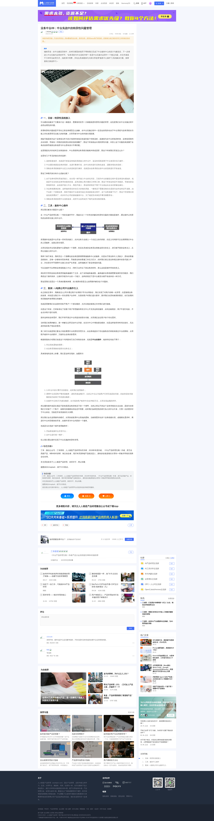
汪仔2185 (49, 637)
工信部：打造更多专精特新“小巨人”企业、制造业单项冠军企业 (157, 604)
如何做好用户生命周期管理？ (115, 734)
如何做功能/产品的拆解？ (50, 734)
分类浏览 (79, 3)
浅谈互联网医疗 (78, 734)
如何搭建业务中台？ (58, 539)
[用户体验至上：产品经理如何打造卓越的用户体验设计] (127, 598)
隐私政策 (106, 796)
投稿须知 (113, 796)
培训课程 (70, 3)
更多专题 (131, 712)
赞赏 (68, 496)
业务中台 (55, 525)
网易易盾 (82, 809)
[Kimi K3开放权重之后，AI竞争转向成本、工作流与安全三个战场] (146, 658)
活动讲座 (90, 3)
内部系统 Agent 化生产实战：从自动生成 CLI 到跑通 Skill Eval (163, 679)
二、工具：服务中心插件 (150, 762)
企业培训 (104, 3)
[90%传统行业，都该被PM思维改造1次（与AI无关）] (146, 642)
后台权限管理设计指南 (49, 760)
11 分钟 (131, 34)
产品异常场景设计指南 (81, 760)
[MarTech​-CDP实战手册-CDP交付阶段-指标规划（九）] (127, 587)
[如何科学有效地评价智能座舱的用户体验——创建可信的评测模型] (78, 577)
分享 (130, 525)
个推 (87, 809)
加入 (172, 563)
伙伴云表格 (75, 809)
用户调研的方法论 (111, 760)
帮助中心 (129, 796)
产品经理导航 (54, 809)
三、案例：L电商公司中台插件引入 (154, 765)
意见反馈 (121, 796)
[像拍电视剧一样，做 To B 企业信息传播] (127, 577)
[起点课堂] (107, 782)
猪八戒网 (68, 809)
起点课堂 (61, 809)
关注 (61, 31)
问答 (97, 3)
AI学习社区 (103, 809)
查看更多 (171, 598)
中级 (66, 525)
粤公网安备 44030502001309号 (81, 815)
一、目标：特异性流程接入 (151, 758)
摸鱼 (117, 3)
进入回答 (170, 715)
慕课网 (109, 809)
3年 (45, 525)
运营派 (52, 813)
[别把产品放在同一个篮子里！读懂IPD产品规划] (146, 688)
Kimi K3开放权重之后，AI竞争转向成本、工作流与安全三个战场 (163, 658)
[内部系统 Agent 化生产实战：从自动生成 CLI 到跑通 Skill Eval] (146, 679)
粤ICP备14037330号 (65, 815)
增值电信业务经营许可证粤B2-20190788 (80, 817)
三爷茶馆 (48, 31)
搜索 (137, 3)
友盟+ (91, 809)
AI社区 (111, 3)
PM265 (46, 809)
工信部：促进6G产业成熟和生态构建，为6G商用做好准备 (157, 622)
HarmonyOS (125, 3)
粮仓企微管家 (59, 813)
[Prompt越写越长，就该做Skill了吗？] (146, 650)
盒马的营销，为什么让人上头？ (116, 674)
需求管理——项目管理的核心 (54, 595)
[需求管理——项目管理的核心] (78, 598)
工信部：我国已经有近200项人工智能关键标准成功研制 (157, 613)
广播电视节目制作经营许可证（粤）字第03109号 (52, 817)
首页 (63, 3)
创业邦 (97, 809)
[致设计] (107, 786)
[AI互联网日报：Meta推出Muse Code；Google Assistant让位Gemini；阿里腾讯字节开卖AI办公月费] (146, 667)
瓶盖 (48, 650)
